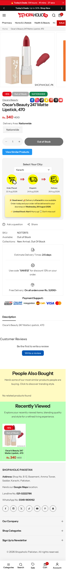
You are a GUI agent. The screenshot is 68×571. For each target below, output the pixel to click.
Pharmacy (7, 22)
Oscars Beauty (10, 99)
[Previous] (4, 8)
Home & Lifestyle (23, 22)
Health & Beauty (42, 22)
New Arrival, (24, 241)
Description (9, 316)
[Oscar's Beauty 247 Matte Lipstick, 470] (14, 435)
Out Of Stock (38, 241)
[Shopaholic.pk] (33, 15)
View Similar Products (17, 151)
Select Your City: (33, 164)
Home (5, 29)
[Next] (61, 8)
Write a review (33, 353)
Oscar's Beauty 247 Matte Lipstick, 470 (14, 451)
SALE (62, 22)
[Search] (54, 15)
